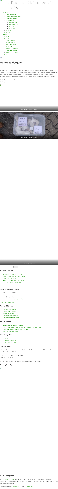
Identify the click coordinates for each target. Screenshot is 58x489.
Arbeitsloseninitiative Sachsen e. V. (13, 317)
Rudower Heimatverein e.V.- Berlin (13, 325)
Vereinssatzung (10, 42)
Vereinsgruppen (10, 20)
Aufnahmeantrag (10, 40)
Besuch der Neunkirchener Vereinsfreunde (15, 299)
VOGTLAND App (9, 479)
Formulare (6, 38)
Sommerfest (6, 295)
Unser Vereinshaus (11, 14)
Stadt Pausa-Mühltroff (9, 309)
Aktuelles (5, 34)
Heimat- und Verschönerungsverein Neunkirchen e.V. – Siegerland (22, 327)
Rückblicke (6, 36)
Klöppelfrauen (12, 22)
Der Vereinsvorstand (11, 18)
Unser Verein (6, 12)
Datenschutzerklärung (12, 48)
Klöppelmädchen (13, 24)
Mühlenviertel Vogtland (9, 311)
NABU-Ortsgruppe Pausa (10, 331)
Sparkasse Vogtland (8, 313)
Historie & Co (6, 32)
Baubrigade (11, 26)
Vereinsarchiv (10, 30)
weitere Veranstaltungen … (7, 302)
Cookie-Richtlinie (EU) (12, 50)
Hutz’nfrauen (12, 28)
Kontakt (5, 54)
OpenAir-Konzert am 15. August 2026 (14, 276)
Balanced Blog (29, 486)
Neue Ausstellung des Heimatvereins (13, 274)
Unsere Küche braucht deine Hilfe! (16, 16)
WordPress (16, 486)
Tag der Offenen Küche (9, 278)
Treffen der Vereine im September (12, 282)
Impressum (9, 46)
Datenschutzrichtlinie (12, 52)
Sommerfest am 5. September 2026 (13, 280)
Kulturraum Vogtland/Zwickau (11, 315)
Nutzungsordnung (11, 44)
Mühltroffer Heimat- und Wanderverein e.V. (15, 329)
